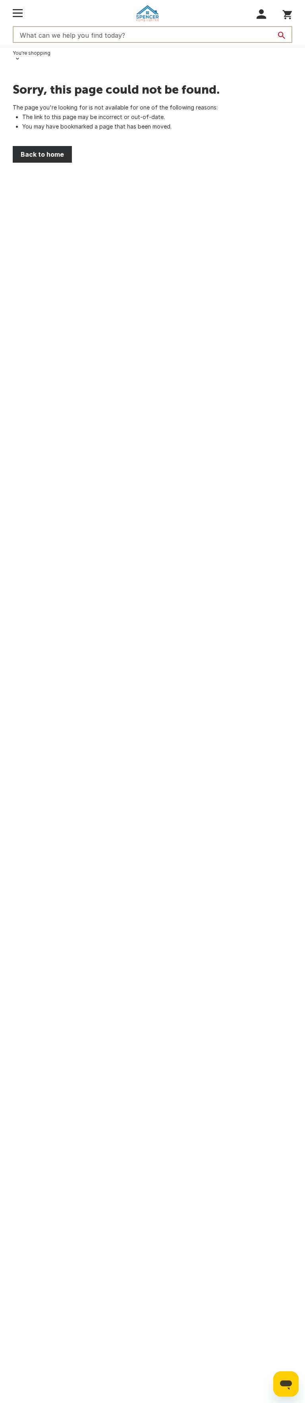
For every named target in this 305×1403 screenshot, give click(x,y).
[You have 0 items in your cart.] (287, 13)
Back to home (42, 154)
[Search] (281, 35)
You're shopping (31, 53)
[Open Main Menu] (18, 13)
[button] (261, 14)
